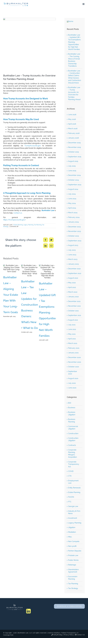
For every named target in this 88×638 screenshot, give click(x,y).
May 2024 (72, 203)
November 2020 (74, 362)
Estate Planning (18, 225)
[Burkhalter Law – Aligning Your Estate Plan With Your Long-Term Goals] (11, 268)
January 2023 (73, 264)
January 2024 (73, 222)
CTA (69, 476)
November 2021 (74, 306)
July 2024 (72, 194)
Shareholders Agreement (73, 570)
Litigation (71, 527)
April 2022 (72, 287)
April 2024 (72, 208)
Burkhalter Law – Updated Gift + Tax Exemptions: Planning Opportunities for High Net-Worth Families (44, 271)
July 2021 (71, 325)
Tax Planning (38, 225)
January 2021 (73, 353)
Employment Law (73, 482)
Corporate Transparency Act (73, 464)
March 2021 (72, 343)
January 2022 (73, 297)
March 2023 (72, 259)
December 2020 (74, 357)
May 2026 (72, 119)
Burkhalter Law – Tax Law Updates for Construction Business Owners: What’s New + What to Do (26, 270)
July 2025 (72, 166)
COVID (70, 471)
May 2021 (72, 334)
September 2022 (74, 273)
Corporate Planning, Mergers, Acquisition (72, 453)
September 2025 (74, 157)
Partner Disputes (74, 551)
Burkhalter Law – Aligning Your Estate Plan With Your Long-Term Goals (8, 268)
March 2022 (72, 292)
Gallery (14, 268)
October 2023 (73, 236)
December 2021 (74, 301)
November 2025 (74, 147)
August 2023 (73, 245)
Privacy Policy (69, 635)
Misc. (70, 537)
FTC (69, 502)
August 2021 (73, 320)
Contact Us (81, 635)
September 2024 (74, 185)
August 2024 (73, 189)
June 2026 (72, 115)
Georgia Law (73, 506)
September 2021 (74, 315)
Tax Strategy (73, 588)
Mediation (72, 532)
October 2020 (73, 367)
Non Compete (73, 541)
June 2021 (72, 329)
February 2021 (73, 348)
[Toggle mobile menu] (84, 4)
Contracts (72, 445)
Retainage (72, 565)
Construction (73, 433)
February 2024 (74, 217)
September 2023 (74, 241)
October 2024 (73, 180)
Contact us (17, 213)
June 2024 (72, 199)
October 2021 (73, 311)
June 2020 (72, 388)
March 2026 (72, 129)
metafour (57, 633)
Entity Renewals (74, 488)
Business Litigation (71, 413)
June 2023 (72, 255)
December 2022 (74, 269)
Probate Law (73, 555)
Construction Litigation (73, 439)
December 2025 (74, 143)
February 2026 (74, 133)
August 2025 (73, 161)
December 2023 (74, 227)
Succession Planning (72, 577)
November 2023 (74, 231)
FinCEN (71, 497)
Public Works (73, 560)
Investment (72, 518)
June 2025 (72, 171)
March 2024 (72, 213)
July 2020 (72, 383)
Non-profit (72, 546)
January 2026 (73, 138)
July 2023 (72, 250)
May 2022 (72, 283)
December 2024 (74, 175)
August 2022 (73, 278)
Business (71, 408)
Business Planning (71, 420)
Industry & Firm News (74, 512)
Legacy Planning (28, 225)
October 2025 (73, 152)
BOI (69, 403)
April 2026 (72, 124)
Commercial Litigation (73, 427)
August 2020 (73, 378)
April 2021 (72, 339)
